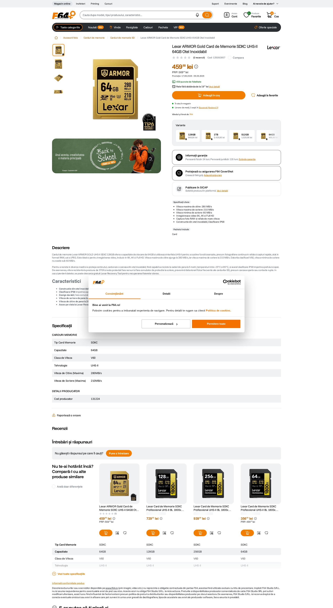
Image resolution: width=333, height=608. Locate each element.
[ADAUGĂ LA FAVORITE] (125, 533)
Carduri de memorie (94, 37)
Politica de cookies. (218, 310)
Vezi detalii (222, 190)
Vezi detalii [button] (214, 86)
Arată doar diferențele (70, 486)
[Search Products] (207, 15)
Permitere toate (216, 323)
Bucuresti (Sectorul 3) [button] (208, 107)
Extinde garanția (247, 159)
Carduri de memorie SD (122, 37)
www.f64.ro (111, 588)
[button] (197, 15)
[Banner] (106, 156)
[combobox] (146, 15)
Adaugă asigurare (213, 175)
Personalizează (164, 323)
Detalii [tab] (166, 293)
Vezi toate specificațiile (71, 573)
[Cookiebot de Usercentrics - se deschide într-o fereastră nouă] (225, 282)
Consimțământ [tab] (114, 293)
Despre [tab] (218, 293)
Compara (238, 57)
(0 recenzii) (199, 57)
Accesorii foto (70, 37)
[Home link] (56, 38)
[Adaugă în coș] (105, 533)
